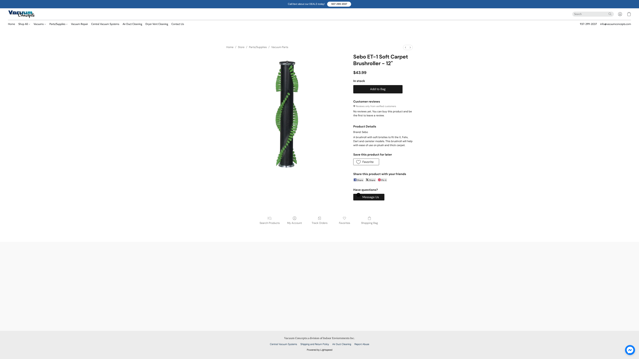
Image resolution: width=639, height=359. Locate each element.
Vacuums (39, 24)
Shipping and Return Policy (314, 344)
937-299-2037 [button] (588, 24)
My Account (294, 223)
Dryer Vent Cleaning (156, 24)
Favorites (344, 223)
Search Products (270, 223)
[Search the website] (610, 14)
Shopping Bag (369, 223)
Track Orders (319, 223)
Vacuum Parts (279, 47)
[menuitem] (405, 47)
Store (241, 47)
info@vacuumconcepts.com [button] (615, 24)
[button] (339, 4)
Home (11, 24)
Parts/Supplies (57, 24)
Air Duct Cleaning (132, 24)
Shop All (23, 24)
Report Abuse (361, 344)
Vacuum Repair (79, 24)
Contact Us (177, 24)
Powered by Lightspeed (319, 350)
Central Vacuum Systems (105, 24)
